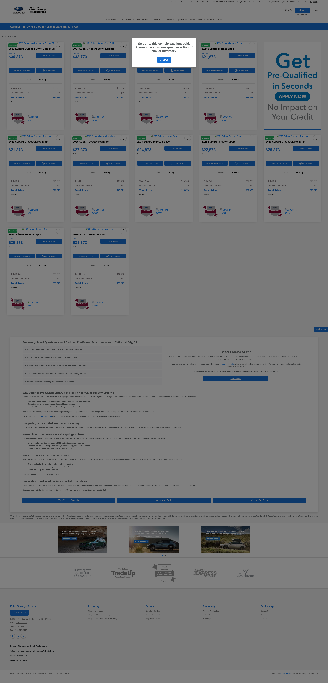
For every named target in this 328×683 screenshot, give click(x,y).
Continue (164, 60)
